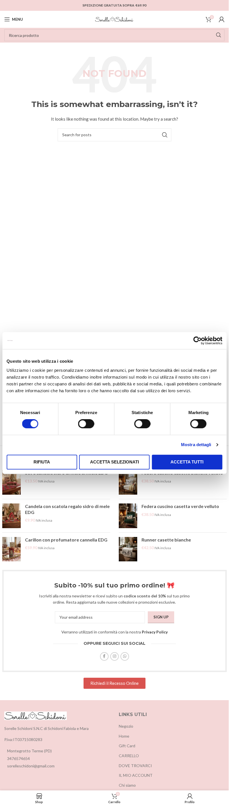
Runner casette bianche (166, 539)
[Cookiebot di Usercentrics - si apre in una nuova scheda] (197, 340)
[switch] (86, 423)
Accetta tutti (186, 461)
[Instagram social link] (114, 656)
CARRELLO (129, 755)
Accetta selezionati (114, 461)
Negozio (126, 726)
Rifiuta (42, 461)
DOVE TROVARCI (135, 765)
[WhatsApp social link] (124, 656)
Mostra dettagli (196, 444)
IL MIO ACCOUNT (136, 775)
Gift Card (127, 745)
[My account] (221, 19)
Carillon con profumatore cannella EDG (66, 539)
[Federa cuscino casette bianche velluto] (128, 482)
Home (124, 736)
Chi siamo (127, 785)
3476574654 (18, 758)
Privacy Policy (155, 631)
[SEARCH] (218, 35)
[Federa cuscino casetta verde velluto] (128, 515)
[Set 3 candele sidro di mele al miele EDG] (11, 482)
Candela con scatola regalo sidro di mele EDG (67, 509)
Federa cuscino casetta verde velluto (180, 506)
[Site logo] (114, 18)
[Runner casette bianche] (128, 549)
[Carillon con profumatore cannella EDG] (11, 549)
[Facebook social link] (104, 656)
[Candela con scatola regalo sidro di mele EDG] (11, 515)
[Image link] (35, 715)
